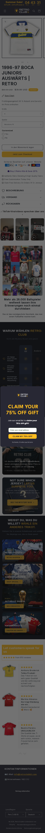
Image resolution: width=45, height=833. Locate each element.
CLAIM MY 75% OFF (22, 436)
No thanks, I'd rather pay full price (22, 442)
